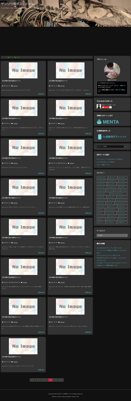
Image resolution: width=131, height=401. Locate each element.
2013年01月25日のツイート (11, 81)
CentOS (101, 181)
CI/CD (122, 181)
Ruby (122, 209)
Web (100, 219)
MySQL (121, 206)
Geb (117, 190)
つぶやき (110, 222)
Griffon (121, 197)
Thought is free (75, 396)
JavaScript (121, 200)
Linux (101, 206)
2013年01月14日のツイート (58, 198)
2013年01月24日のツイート (58, 81)
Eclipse (101, 187)
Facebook (112, 187)
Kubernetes (120, 203)
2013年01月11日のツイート (11, 238)
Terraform (110, 213)
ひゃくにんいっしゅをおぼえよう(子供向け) (110, 159)
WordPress (111, 219)
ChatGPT (112, 181)
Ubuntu (112, 216)
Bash (122, 177)
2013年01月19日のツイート (11, 158)
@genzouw (112, 80)
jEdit (101, 203)
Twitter (121, 213)
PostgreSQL (110, 209)
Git (123, 190)
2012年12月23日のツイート (58, 317)
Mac (111, 206)
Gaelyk (101, 190)
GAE (122, 187)
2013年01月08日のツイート (11, 277)
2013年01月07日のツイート (58, 277)
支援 (121, 85)
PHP (100, 209)
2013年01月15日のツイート (11, 198)
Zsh (100, 222)
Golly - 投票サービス (103, 165)
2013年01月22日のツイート (58, 118)
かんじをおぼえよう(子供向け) (106, 162)
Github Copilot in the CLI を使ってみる (108, 255)
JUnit (109, 203)
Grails (111, 197)
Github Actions (117, 193)
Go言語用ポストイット (115, 136)
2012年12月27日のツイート (11, 317)
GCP (109, 190)
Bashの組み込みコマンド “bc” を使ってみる (109, 248)
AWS (112, 177)
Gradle (101, 197)
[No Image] (23, 70)
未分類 (121, 222)
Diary (111, 184)
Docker (121, 184)
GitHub (101, 193)
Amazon (101, 177)
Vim (122, 216)
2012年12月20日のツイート (11, 357)
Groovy (102, 200)
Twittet (15, 86)
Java (111, 200)
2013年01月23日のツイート (11, 118)
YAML (121, 219)
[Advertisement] (65, 40)
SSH (100, 213)
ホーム (10, 57)
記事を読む (41, 94)
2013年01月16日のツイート (58, 158)
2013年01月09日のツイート (58, 238)
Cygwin (101, 184)
